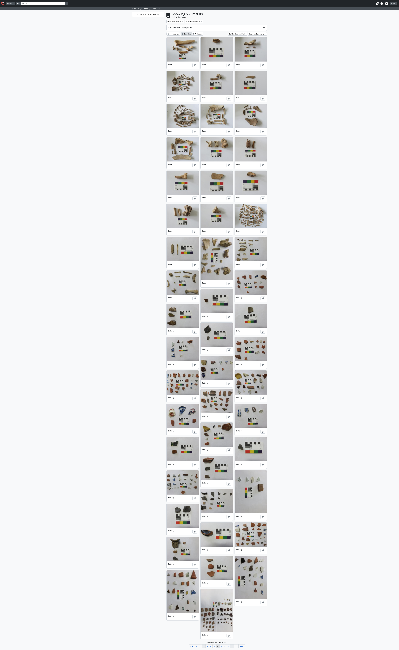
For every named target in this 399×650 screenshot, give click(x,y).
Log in (393, 3)
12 (236, 646)
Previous (193, 646)
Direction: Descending (257, 34)
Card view (187, 34)
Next (241, 646)
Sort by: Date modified (237, 34)
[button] (377, 3)
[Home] (3, 3)
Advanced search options (180, 27)
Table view (198, 34)
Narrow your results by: (148, 14)
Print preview (174, 34)
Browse (9, 3)
